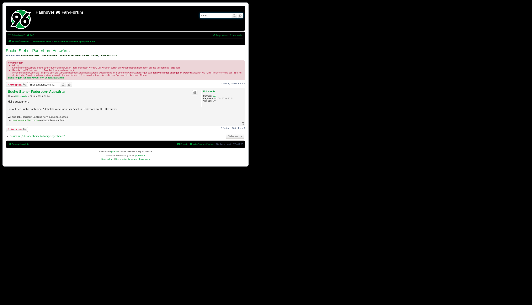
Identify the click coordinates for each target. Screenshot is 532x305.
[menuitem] (30, 35)
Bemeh (86, 55)
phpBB (114, 152)
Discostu (112, 55)
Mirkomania (209, 91)
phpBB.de (140, 155)
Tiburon (62, 55)
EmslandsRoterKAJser (33, 55)
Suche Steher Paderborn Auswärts (38, 50)
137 (214, 96)
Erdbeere (52, 55)
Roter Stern (74, 55)
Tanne (102, 55)
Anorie (94, 55)
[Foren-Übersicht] (21, 18)
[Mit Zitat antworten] (194, 92)
